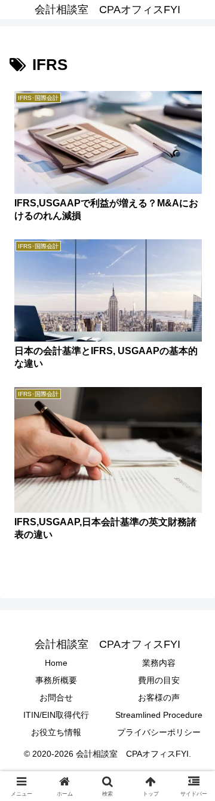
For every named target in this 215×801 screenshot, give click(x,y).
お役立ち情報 (56, 732)
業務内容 (159, 663)
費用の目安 (159, 680)
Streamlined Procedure (158, 715)
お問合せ (56, 697)
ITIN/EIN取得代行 (56, 715)
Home (56, 663)
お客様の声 (159, 697)
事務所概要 (56, 680)
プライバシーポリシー (159, 732)
